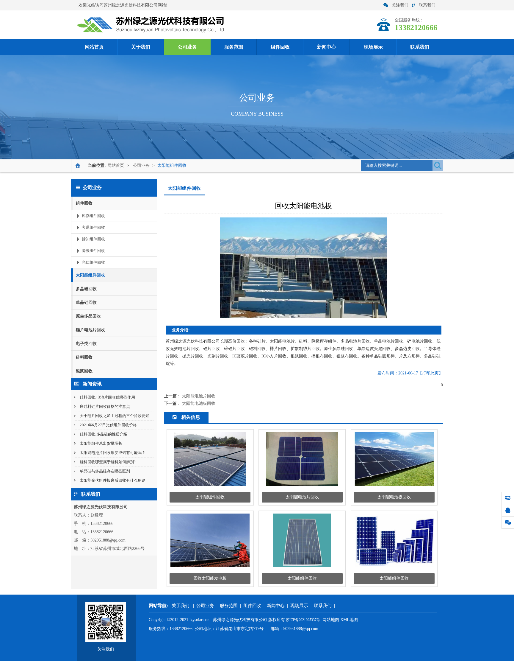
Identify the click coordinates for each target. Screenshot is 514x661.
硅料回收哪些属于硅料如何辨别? (108, 462)
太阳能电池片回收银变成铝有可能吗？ (112, 452)
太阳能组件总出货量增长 (101, 443)
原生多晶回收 (88, 316)
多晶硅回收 (86, 289)
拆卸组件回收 (93, 239)
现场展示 (373, 46)
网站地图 (330, 620)
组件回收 (280, 46)
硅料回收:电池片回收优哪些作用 (107, 397)
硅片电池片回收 (90, 330)
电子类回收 (86, 343)
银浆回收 (84, 371)
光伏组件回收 (93, 262)
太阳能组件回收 (172, 165)
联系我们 (427, 5)
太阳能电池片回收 (198, 396)
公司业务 (187, 46)
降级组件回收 (93, 250)
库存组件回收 (93, 216)
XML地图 (349, 620)
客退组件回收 (93, 227)
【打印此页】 (430, 373)
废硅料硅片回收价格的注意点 (105, 406)
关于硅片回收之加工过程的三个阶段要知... (116, 415)
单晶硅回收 (86, 302)
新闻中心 (326, 46)
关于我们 (140, 46)
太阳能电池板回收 (198, 403)
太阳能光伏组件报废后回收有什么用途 (112, 480)
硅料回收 (84, 357)
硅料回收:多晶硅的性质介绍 (103, 434)
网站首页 (94, 46)
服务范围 (233, 46)
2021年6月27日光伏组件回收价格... (110, 425)
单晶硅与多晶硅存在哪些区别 (105, 471)
